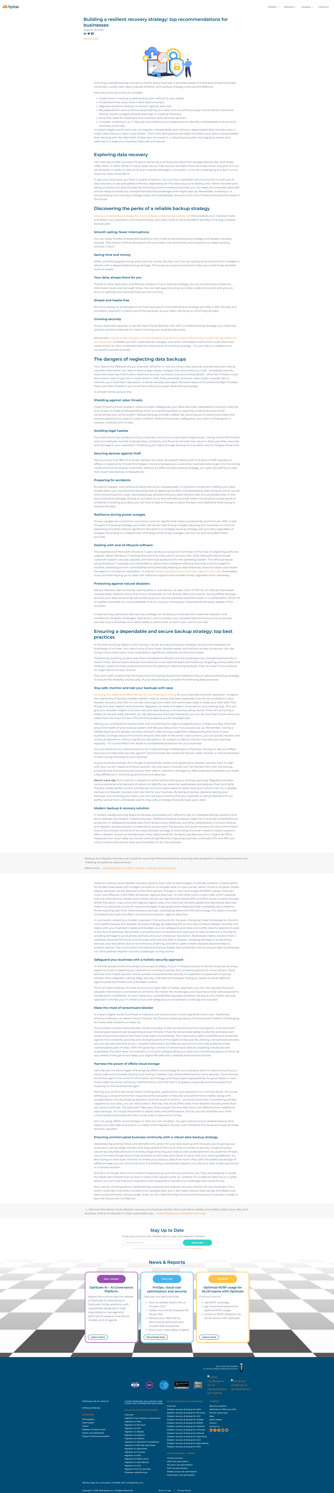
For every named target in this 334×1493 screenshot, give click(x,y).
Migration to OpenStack (136, 1448)
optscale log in (90, 1401)
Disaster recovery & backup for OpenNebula (187, 1443)
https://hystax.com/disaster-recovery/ (181, 1213)
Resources (289, 7)
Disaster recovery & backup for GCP (184, 1416)
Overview (129, 1415)
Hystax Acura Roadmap (93, 1433)
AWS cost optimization (177, 1461)
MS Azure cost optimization (180, 1465)
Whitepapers (88, 1419)
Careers (213, 1423)
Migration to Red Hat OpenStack (140, 1445)
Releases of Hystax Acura (93, 1429)
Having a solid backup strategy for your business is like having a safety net (142, 215)
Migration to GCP (133, 1428)
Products (272, 7)
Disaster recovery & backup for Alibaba (185, 1419)
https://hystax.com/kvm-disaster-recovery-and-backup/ (139, 868)
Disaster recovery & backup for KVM (184, 1447)
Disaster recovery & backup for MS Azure (186, 1413)
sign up (105, 1401)
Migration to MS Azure (135, 1425)
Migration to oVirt (133, 1465)
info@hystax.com (134, 1483)
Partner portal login (218, 1413)
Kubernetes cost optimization (181, 1475)
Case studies (88, 1423)
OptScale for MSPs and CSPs (222, 1409)
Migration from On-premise (138, 1469)
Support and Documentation (96, 1436)
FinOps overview (175, 1458)
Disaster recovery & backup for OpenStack (187, 1436)
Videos (85, 1426)
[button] (85, 33)
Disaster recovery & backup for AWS (184, 1409)
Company (306, 7)
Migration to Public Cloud (136, 1459)
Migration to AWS (133, 1421)
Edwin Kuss (91, 38)
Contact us (323, 7)
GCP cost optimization (177, 1468)
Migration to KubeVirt (135, 1435)
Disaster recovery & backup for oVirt (184, 1440)
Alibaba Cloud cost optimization (182, 1471)
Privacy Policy (195, 1248)
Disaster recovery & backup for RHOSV (185, 1423)
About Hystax (215, 1419)
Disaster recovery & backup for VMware (185, 1433)
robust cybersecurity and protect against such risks (188, 571)
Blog (211, 1416)
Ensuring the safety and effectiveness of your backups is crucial (135, 694)
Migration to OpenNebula (137, 1462)
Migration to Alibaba (134, 1432)
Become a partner (218, 1406)
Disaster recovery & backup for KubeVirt (186, 1426)
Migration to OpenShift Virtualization (142, 1442)
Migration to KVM (133, 1455)
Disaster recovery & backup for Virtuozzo (186, 1430)
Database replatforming (136, 1472)
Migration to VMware (134, 1438)
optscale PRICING (91, 1408)
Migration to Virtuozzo (135, 1452)
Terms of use (165, 1490)
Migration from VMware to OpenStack (142, 1418)
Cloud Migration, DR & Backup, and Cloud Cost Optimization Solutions (144, 1402)
